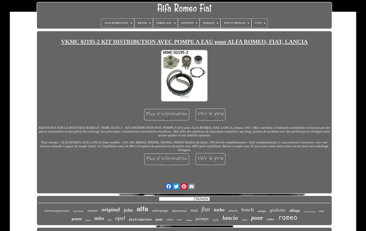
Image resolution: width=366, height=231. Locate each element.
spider (244, 219)
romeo (287, 217)
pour (257, 217)
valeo (270, 219)
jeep (110, 219)
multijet (262, 211)
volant (169, 219)
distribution (140, 219)
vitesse (189, 220)
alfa (142, 209)
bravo (88, 220)
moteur (92, 211)
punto (77, 219)
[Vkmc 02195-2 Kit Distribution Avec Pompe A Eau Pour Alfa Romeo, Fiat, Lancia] (184, 76)
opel (120, 218)
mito (99, 218)
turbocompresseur (57, 211)
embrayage (160, 211)
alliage (294, 210)
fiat (205, 209)
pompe (202, 218)
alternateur (179, 211)
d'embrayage (309, 211)
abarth (233, 211)
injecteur (78, 211)
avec (179, 219)
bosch (247, 210)
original (111, 209)
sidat (321, 211)
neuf (194, 210)
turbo (219, 210)
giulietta (277, 210)
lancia (230, 217)
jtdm (128, 210)
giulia (159, 219)
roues (216, 219)
